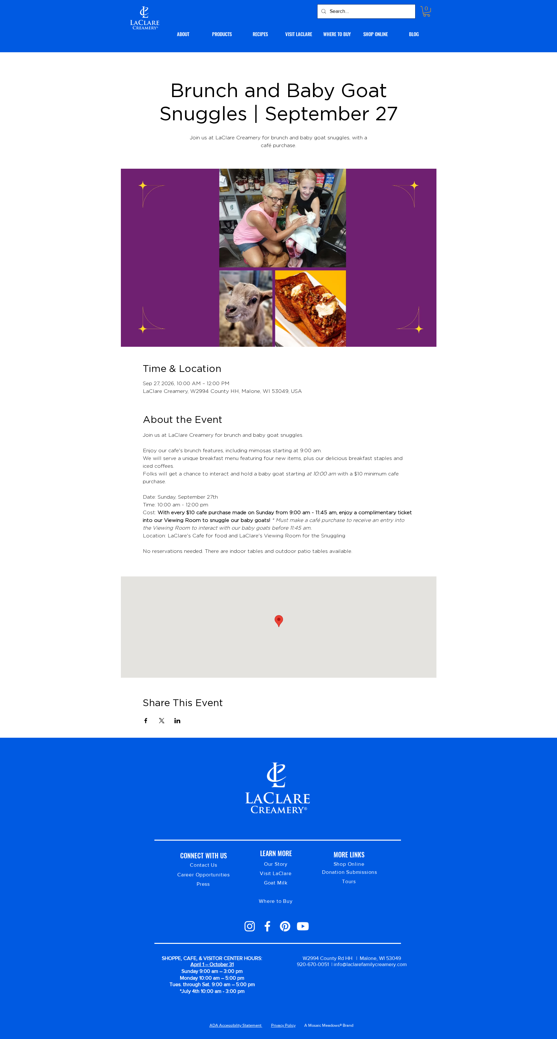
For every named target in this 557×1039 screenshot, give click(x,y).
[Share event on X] (162, 720)
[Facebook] (267, 926)
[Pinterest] (285, 926)
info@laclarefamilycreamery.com (370, 964)
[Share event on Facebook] (146, 720)
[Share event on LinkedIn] (177, 720)
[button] (426, 11)
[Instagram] (250, 926)
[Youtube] (303, 926)
